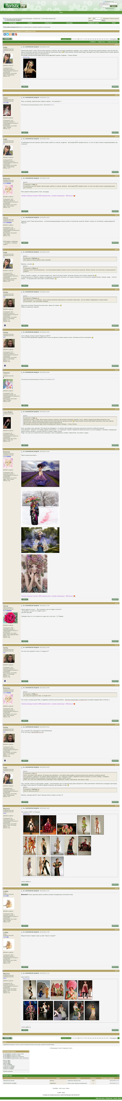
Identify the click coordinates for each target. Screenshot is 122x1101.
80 (116, 970)
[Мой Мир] (13, 34)
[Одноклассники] (10, 34)
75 (116, 724)
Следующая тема (66, 1048)
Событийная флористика (48, 18)
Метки (4, 1042)
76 (116, 764)
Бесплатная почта (109, 1)
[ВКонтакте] (5, 34)
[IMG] (4, 1063)
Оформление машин (8, 1080)
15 (100, 39)
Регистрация (12, 23)
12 (93, 39)
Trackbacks (6, 1066)
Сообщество (48, 23)
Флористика (37, 18)
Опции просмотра (113, 42)
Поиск (61, 12)
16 (102, 39)
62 (116, 95)
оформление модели (9, 1044)
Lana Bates (8, 412)
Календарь (69, 23)
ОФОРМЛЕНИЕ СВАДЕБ (9, 1083)
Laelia (5, 891)
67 (116, 289)
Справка (30, 23)
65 (116, 215)
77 (116, 805)
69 (116, 370)
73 (116, 645)
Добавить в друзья (8, 65)
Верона (6, 809)
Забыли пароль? (114, 18)
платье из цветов (20, 1044)
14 (97, 39)
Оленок (6, 373)
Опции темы (101, 42)
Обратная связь (100, 1098)
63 (116, 136)
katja (5, 47)
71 (116, 449)
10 (88, 39)
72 (116, 603)
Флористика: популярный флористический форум (18, 18)
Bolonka (6, 179)
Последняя (113, 39)
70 (116, 409)
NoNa (5, 292)
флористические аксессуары (33, 1044)
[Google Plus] (16, 34)
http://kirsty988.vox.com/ (37, 732)
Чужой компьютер (109, 8)
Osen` (5, 98)
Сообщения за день (93, 23)
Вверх (119, 1098)
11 (91, 39)
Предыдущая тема (56, 1048)
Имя (89, 18)
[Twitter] (7, 34)
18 (107, 39)
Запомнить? (106, 18)
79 (116, 929)
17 (104, 39)
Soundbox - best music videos (61, 1088)
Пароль (90, 20)
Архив (115, 1098)
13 (95, 39)
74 (116, 685)
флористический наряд (47, 1044)
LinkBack (93, 42)
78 (116, 888)
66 (116, 249)
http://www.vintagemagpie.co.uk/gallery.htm (76, 699)
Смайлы (5, 1062)
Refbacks (5, 1068)
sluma (5, 606)
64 (116, 175)
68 (116, 329)
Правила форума (8, 1071)
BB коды (5, 1060)
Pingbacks (6, 1067)
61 (116, 44)
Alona (5, 218)
